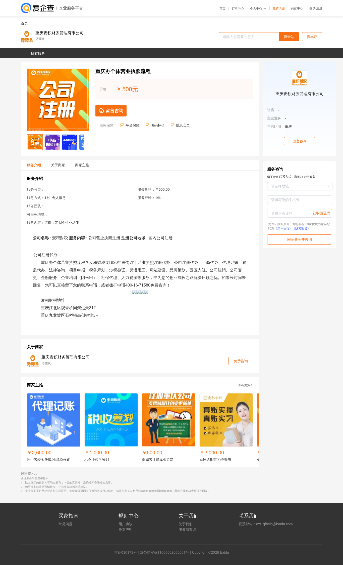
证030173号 (127, 552)
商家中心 (297, 8)
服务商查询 (187, 529)
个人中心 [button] (256, 8)
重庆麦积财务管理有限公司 (59, 33)
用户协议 (126, 523)
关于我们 (186, 523)
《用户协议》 (283, 228)
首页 (222, 8)
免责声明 (126, 529)
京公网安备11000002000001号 (164, 552)
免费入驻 (279, 8)
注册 (319, 8)
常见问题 (66, 523)
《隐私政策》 (301, 228)
